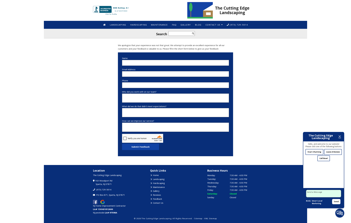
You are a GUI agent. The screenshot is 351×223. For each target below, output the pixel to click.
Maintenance (159, 24)
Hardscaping (138, 24)
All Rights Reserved (182, 218)
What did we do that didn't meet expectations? (144, 106)
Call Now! (323, 158)
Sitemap (198, 218)
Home (156, 175)
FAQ (174, 24)
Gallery (186, 24)
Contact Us (213, 24)
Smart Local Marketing (317, 202)
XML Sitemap (210, 218)
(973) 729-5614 (238, 24)
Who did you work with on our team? (139, 91)
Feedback (157, 198)
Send (336, 201)
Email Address (128, 69)
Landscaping (118, 24)
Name (125, 58)
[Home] (104, 25)
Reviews (157, 195)
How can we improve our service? (138, 120)
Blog (198, 24)
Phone (125, 80)
